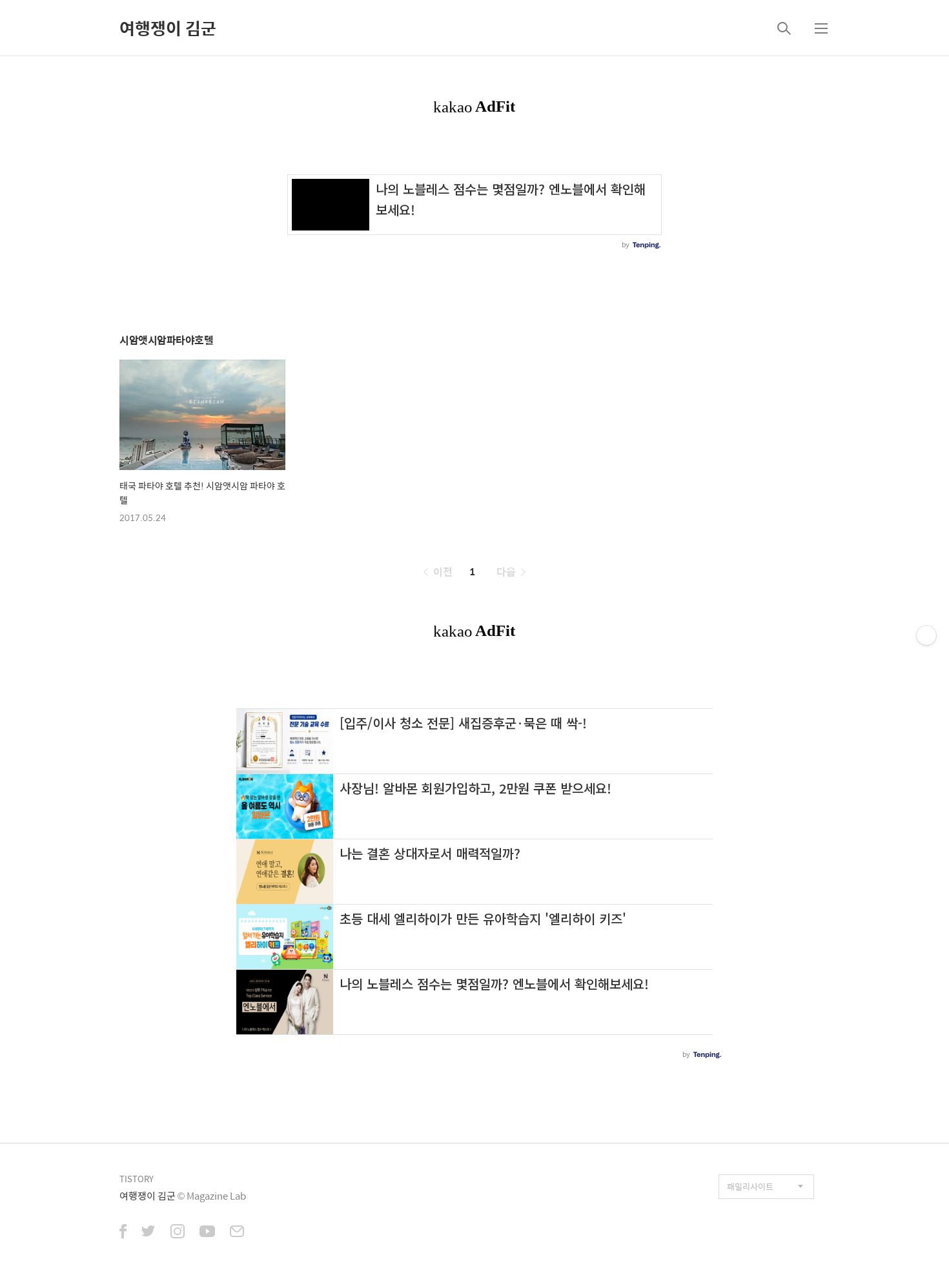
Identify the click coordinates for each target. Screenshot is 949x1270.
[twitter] (148, 1232)
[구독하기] (926, 635)
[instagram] (177, 1232)
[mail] (237, 1232)
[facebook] (123, 1232)
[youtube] (207, 1232)
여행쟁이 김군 (167, 28)
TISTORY (136, 1178)
